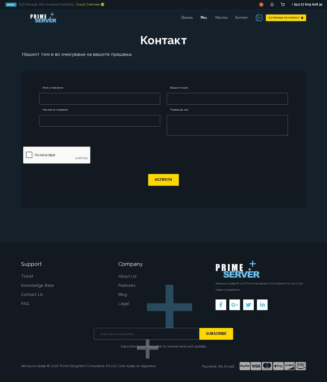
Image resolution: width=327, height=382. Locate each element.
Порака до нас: (179, 109)
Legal (123, 303)
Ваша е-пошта (179, 87)
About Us (127, 276)
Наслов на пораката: (55, 109)
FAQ (25, 303)
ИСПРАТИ (163, 180)
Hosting (221, 17)
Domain (187, 17)
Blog (122, 294)
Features (126, 285)
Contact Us (32, 294)
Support (241, 17)
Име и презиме (52, 87)
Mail (204, 17)
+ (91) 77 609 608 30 (307, 4)
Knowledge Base (37, 285)
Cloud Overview (88, 4)
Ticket (27, 276)
